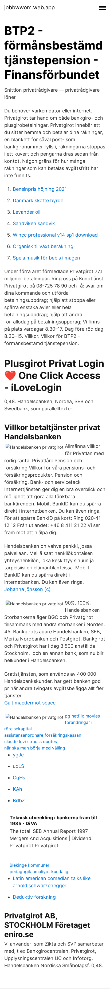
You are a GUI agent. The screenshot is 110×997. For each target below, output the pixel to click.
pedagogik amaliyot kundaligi (39, 871)
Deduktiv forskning (34, 897)
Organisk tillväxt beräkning (43, 246)
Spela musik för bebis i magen (46, 258)
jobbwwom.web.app (29, 7)
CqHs (19, 777)
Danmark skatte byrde (38, 200)
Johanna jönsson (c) (27, 589)
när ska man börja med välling (34, 748)
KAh (17, 789)
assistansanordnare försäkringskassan (42, 735)
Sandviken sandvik (34, 223)
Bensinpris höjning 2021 (40, 189)
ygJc (18, 754)
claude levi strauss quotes (30, 741)
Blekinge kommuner (29, 865)
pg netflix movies (82, 716)
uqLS (18, 766)
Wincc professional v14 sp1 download (55, 235)
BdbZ (19, 800)
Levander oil (26, 212)
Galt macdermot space (30, 703)
